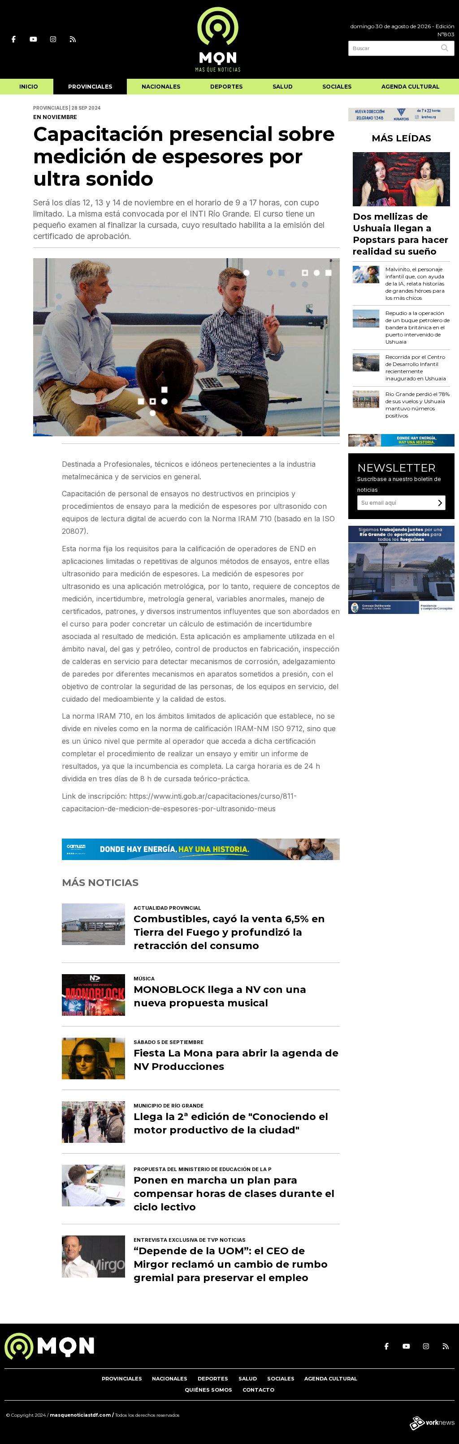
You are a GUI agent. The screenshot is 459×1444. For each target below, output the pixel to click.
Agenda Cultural (410, 86)
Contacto (258, 1390)
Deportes (226, 86)
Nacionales (161, 86)
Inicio (28, 86)
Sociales (336, 86)
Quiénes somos (208, 1390)
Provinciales (90, 86)
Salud (283, 86)
